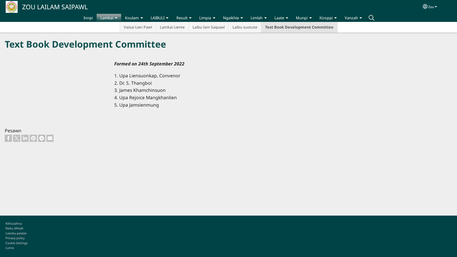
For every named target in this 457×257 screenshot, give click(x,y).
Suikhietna (371, 18)
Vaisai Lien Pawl (138, 27)
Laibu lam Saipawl (209, 27)
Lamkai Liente (172, 27)
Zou (431, 7)
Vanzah (351, 17)
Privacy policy (15, 238)
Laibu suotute (245, 27)
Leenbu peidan (16, 233)
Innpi (88, 17)
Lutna (9, 248)
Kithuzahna (13, 223)
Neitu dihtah (14, 228)
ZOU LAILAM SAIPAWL (55, 6)
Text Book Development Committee (299, 27)
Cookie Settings (16, 243)
